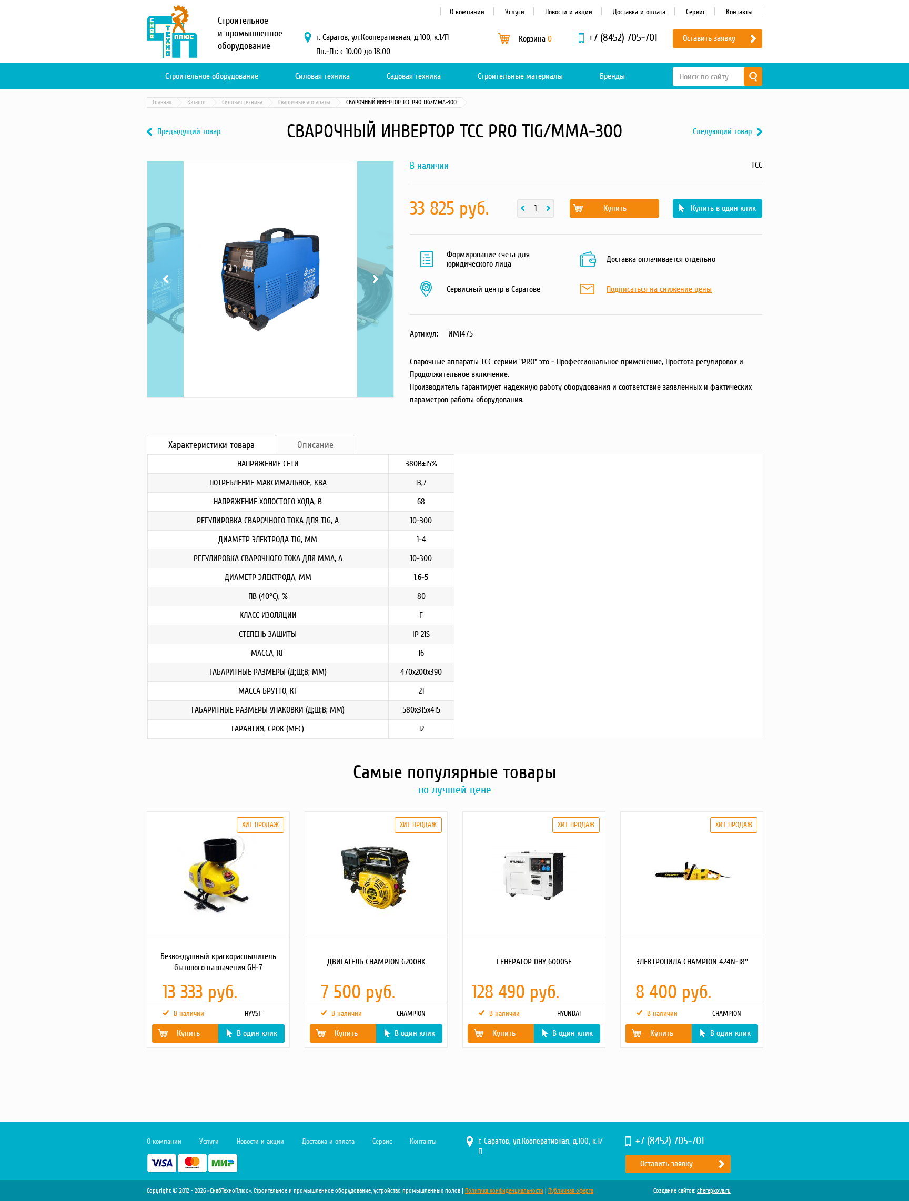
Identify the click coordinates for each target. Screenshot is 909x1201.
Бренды (612, 76)
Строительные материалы (520, 76)
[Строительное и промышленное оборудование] (172, 31)
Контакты (739, 11)
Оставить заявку (709, 38)
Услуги (514, 11)
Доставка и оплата (639, 11)
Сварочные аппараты (304, 102)
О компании (467, 11)
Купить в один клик (723, 208)
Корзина (535, 39)
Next (375, 174)
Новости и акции (568, 11)
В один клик (257, 1033)
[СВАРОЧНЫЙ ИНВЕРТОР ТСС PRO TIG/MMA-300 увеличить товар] (270, 279)
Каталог (196, 102)
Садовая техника (414, 76)
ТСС (756, 165)
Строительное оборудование (211, 76)
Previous (165, 174)
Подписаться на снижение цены (659, 289)
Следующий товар (722, 132)
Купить (615, 208)
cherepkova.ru (714, 1191)
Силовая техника (322, 76)
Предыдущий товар (188, 132)
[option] (218, 929)
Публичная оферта (570, 1191)
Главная (162, 102)
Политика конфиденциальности (504, 1191)
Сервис (695, 11)
